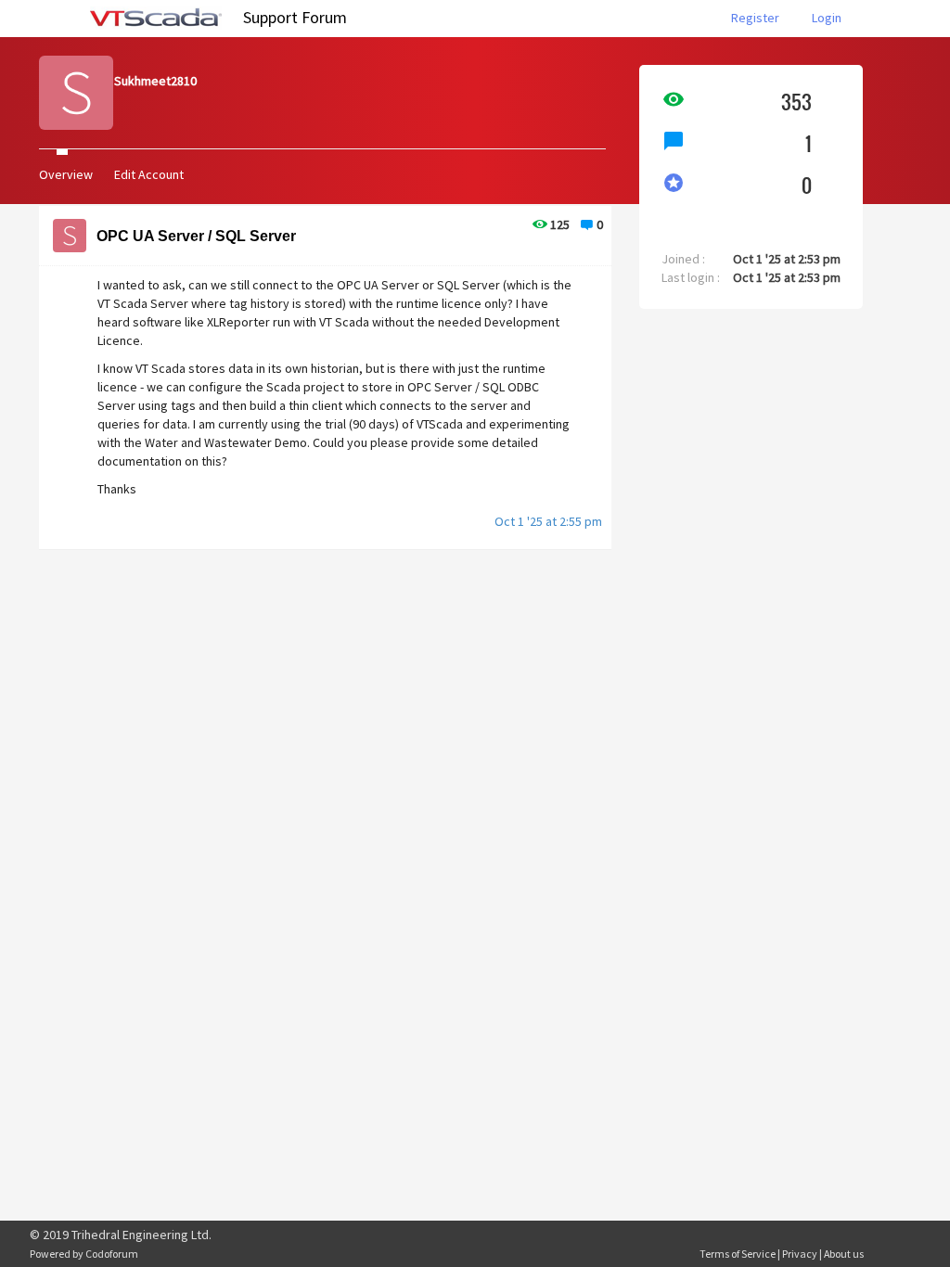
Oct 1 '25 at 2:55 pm (548, 521)
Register (755, 17)
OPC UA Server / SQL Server (196, 236)
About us (844, 1254)
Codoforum (111, 1254)
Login (826, 17)
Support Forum (295, 17)
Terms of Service (738, 1254)
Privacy (799, 1254)
